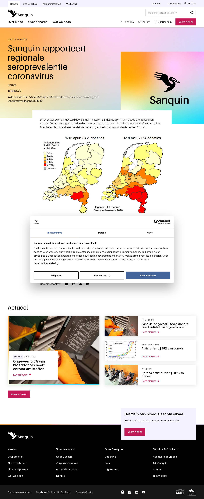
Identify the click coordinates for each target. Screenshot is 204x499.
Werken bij (71, 4)
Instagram (122, 492)
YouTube (144, 492)
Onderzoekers (30, 4)
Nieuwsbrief (160, 475)
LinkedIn (136, 492)
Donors (14, 4)
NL (189, 3)
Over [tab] (150, 232)
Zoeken (192, 13)
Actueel (156, 3)
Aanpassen (100, 275)
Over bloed (15, 22)
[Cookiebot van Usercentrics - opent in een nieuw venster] (156, 222)
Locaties (128, 22)
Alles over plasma (18, 469)
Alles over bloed (17, 463)
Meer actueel (18, 394)
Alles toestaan (148, 275)
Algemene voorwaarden (19, 492)
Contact (145, 22)
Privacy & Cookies (84, 492)
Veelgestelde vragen (165, 456)
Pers (107, 463)
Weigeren (56, 275)
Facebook (129, 492)
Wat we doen (62, 22)
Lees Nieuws (24, 374)
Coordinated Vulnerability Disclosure (53, 492)
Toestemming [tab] (54, 232)
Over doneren (37, 22)
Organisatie (111, 469)
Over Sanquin (174, 3)
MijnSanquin (164, 22)
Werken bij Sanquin (67, 469)
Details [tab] (102, 232)
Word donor (186, 22)
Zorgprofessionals (52, 4)
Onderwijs (110, 456)
